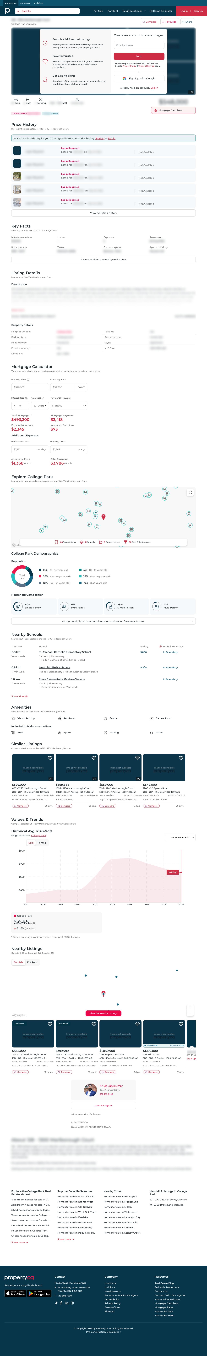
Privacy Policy (129, 66)
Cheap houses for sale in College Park (33, 1235)
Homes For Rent (164, 1315)
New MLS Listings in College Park (168, 1193)
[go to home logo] (19, 1277)
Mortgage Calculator (167, 1303)
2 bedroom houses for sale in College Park (36, 1204)
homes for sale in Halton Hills (121, 1222)
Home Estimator (162, 11)
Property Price (19, 379)
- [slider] (160, 846)
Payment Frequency (61, 398)
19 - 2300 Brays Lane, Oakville (166, 1204)
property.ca (10, 3)
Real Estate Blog (164, 1283)
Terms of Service (146, 66)
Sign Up (198, 11)
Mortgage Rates (164, 1307)
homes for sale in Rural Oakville (75, 1196)
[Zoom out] (190, 1013)
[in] (73, 1303)
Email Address (123, 44)
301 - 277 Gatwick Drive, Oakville (168, 1199)
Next (139, 56)
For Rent (113, 11)
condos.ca (25, 3)
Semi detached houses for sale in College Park (38, 1220)
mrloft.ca (38, 3)
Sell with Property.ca (167, 1287)
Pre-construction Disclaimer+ (103, 1331)
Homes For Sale (164, 1311)
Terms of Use (112, 1307)
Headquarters (113, 1291)
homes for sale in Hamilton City (122, 1217)
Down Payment (58, 379)
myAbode (28, 1285)
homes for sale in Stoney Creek (122, 1232)
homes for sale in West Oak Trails (76, 1212)
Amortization (37, 398)
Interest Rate (19, 398)
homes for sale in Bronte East (74, 1222)
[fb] (62, 1303)
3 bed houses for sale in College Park (32, 1210)
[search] (47, 11)
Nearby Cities (112, 1191)
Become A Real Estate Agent (121, 1295)
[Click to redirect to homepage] (7, 11)
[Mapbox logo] (19, 545)
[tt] (57, 1303)
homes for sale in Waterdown (121, 1212)
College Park (18, 24)
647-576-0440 (106, 1094)
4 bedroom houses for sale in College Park (36, 1199)
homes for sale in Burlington (120, 1196)
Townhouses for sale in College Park (32, 1215)
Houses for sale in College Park (29, 1230)
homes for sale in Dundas (118, 1227)
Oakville (32, 24)
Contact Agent (103, 1105)
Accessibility (112, 1299)
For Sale (98, 11)
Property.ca (11, 1285)
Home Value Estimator (168, 1299)
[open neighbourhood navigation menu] (145, 11)
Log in (154, 87)
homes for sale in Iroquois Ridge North (80, 1232)
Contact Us (161, 1291)
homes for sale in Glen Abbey (74, 1227)
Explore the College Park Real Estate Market (31, 1193)
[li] (67, 1303)
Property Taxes (57, 441)
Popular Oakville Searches (74, 1191)
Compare (151, 21)
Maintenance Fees (20, 441)
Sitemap (109, 1311)
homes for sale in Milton (118, 1206)
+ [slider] (190, 846)
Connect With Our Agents (170, 1295)
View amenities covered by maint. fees (103, 259)
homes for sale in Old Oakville (75, 1206)
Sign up (99, 138)
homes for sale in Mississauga (121, 1201)
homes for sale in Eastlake (72, 1217)
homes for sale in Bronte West (75, 1201)
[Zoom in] (190, 1007)
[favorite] (50, 758)
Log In (184, 11)
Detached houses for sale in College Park (35, 1225)
